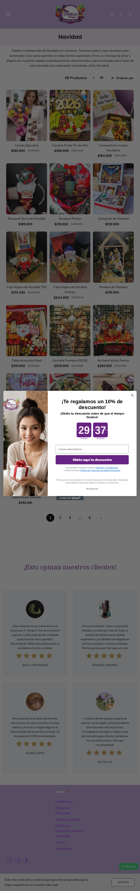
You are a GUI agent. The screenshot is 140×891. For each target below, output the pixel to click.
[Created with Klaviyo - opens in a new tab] (70, 498)
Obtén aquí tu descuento (92, 459)
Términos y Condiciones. (106, 467)
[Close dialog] (132, 395)
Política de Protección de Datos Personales (100, 470)
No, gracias (92, 489)
